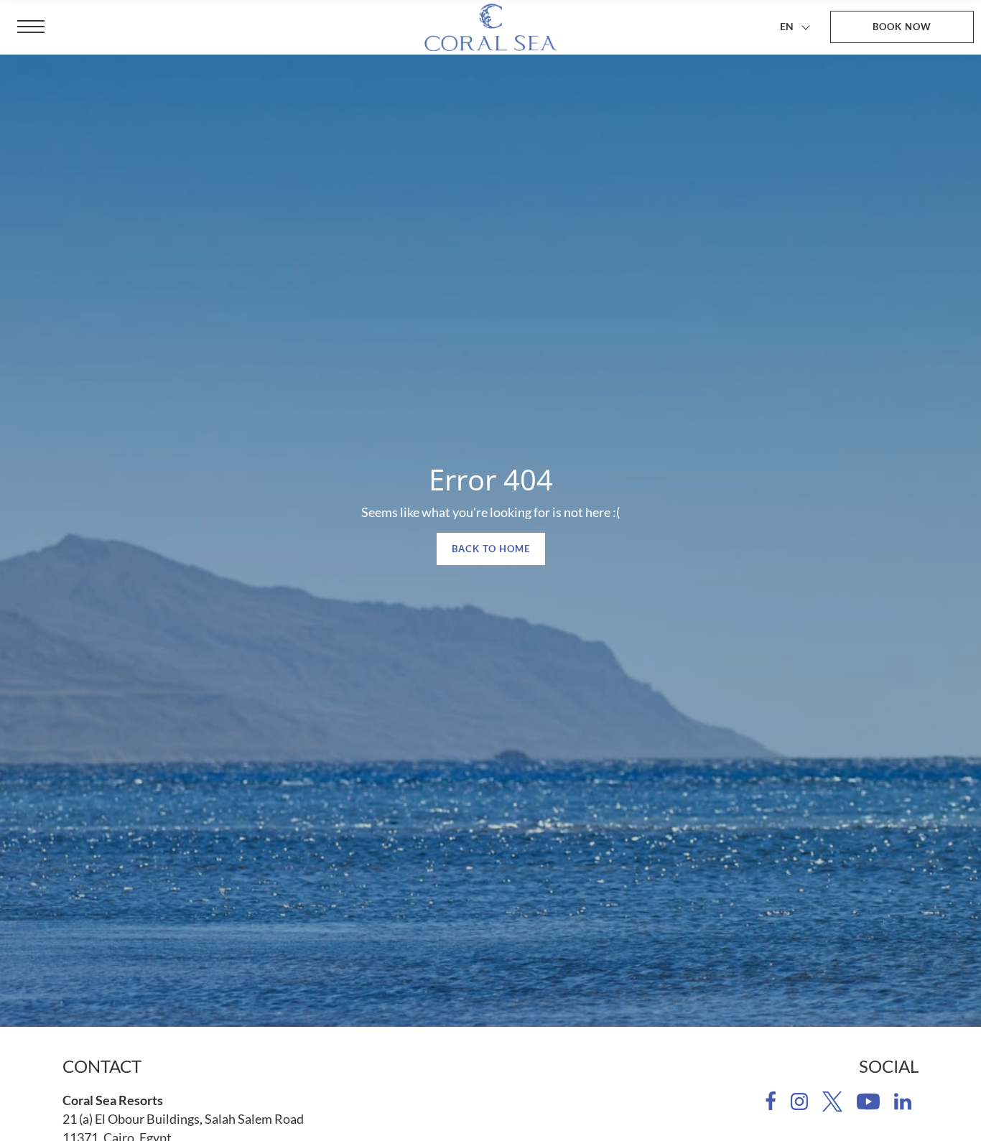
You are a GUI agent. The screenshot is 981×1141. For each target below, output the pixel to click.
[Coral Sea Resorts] (490, 27)
